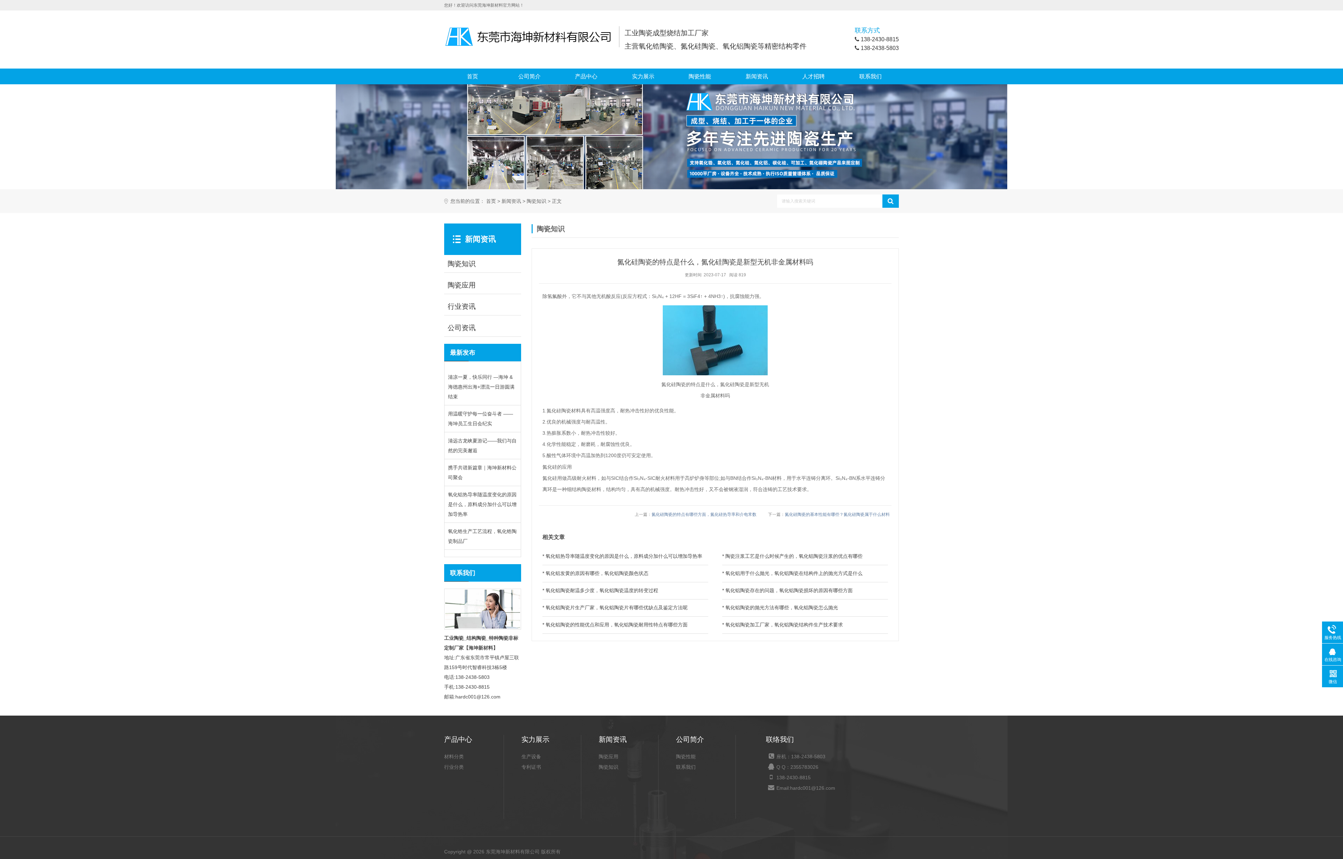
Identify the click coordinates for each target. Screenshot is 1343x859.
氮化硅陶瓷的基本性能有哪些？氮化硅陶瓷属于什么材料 (837, 514)
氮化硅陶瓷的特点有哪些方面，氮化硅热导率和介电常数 (704, 514)
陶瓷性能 (700, 76)
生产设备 (531, 756)
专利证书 (531, 767)
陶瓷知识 (536, 201)
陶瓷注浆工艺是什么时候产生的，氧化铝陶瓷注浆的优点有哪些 (793, 556)
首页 (472, 76)
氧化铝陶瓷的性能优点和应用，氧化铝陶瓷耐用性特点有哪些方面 (617, 624)
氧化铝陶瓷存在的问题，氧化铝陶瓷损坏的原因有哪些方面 (789, 590)
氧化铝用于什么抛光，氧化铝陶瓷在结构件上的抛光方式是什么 (793, 573)
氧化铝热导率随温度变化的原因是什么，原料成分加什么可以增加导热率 (482, 504)
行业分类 (454, 767)
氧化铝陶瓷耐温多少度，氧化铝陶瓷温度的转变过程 (602, 590)
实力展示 (643, 76)
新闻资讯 (757, 76)
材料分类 (454, 756)
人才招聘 (813, 76)
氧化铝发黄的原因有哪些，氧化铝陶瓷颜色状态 (597, 573)
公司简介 (529, 76)
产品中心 (586, 76)
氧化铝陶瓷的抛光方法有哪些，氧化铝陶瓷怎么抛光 (781, 607)
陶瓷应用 (608, 756)
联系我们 (870, 76)
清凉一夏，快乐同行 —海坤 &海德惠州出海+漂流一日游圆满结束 (481, 386)
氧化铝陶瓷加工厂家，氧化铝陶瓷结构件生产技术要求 (784, 624)
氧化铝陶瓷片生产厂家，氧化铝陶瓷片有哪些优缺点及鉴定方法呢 (617, 607)
